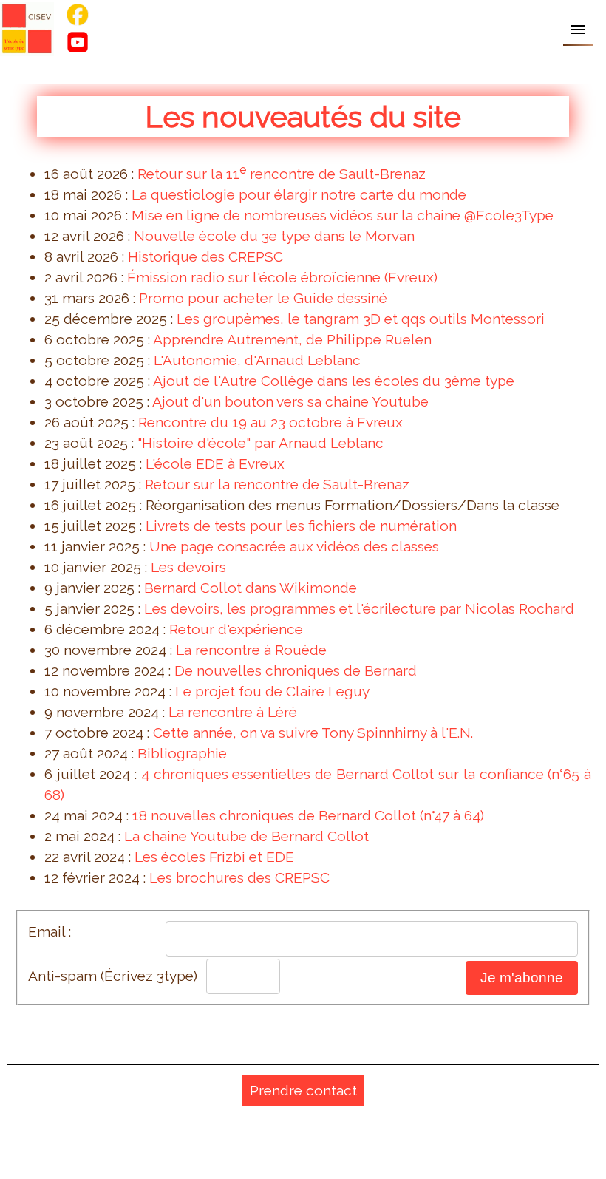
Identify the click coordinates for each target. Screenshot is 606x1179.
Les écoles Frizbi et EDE (214, 857)
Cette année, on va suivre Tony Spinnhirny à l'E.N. (313, 732)
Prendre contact (303, 1090)
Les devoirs (188, 567)
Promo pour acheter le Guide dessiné (263, 298)
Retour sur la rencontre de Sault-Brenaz (277, 484)
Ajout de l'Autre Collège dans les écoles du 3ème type (333, 381)
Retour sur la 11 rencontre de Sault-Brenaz (281, 174)
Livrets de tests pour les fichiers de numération (301, 525)
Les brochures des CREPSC (239, 877)
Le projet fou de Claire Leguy (272, 691)
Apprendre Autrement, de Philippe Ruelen (292, 339)
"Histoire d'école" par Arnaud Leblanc (260, 443)
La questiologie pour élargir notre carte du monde (299, 194)
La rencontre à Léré (232, 712)
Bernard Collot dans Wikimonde (250, 588)
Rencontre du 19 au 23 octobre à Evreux (270, 422)
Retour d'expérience (236, 629)
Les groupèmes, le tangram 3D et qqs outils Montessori (361, 318)
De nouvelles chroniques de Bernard (295, 670)
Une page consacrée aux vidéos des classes (294, 546)
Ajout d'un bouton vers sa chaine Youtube (290, 401)
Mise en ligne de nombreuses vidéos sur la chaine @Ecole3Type (343, 215)
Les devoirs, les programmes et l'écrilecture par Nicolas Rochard (359, 608)
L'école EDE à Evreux (215, 463)
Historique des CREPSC (205, 256)
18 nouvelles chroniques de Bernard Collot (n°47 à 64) (308, 815)
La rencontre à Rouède (251, 650)
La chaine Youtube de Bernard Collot (246, 836)
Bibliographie (182, 753)
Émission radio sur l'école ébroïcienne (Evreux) (282, 277)
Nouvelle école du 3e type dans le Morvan (274, 236)
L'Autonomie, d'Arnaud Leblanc (257, 360)
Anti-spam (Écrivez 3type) (112, 976)
